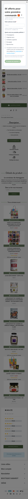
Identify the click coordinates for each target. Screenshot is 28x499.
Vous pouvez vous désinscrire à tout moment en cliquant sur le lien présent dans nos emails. (14, 56)
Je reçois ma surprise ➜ (13, 61)
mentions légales (11, 53)
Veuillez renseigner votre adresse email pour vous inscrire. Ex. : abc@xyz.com (14, 29)
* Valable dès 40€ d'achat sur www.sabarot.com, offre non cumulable (14, 18)
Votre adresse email (10, 21)
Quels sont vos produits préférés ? (14, 32)
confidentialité (18, 51)
